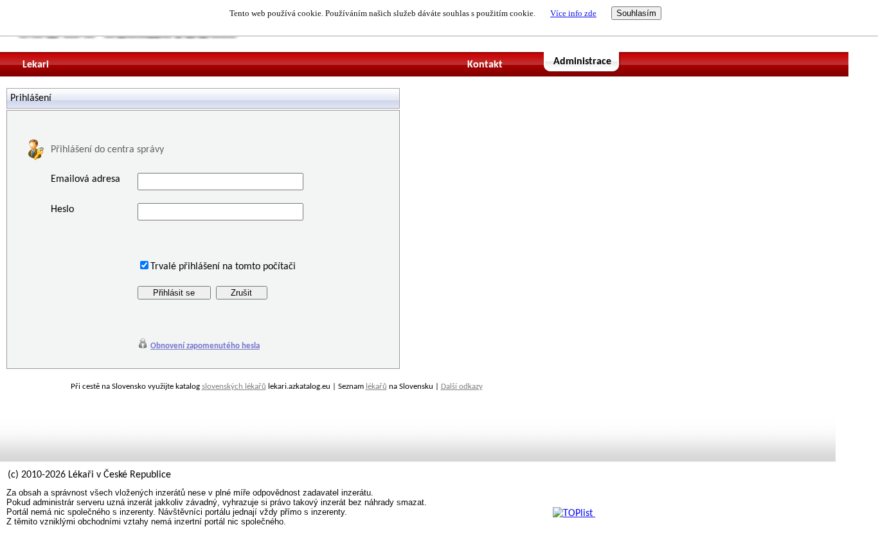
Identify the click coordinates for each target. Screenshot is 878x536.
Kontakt (485, 65)
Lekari (35, 65)
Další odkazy (462, 386)
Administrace (582, 62)
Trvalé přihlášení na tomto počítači (223, 267)
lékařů (376, 386)
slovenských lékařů (234, 386)
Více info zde (573, 13)
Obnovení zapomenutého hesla (205, 346)
